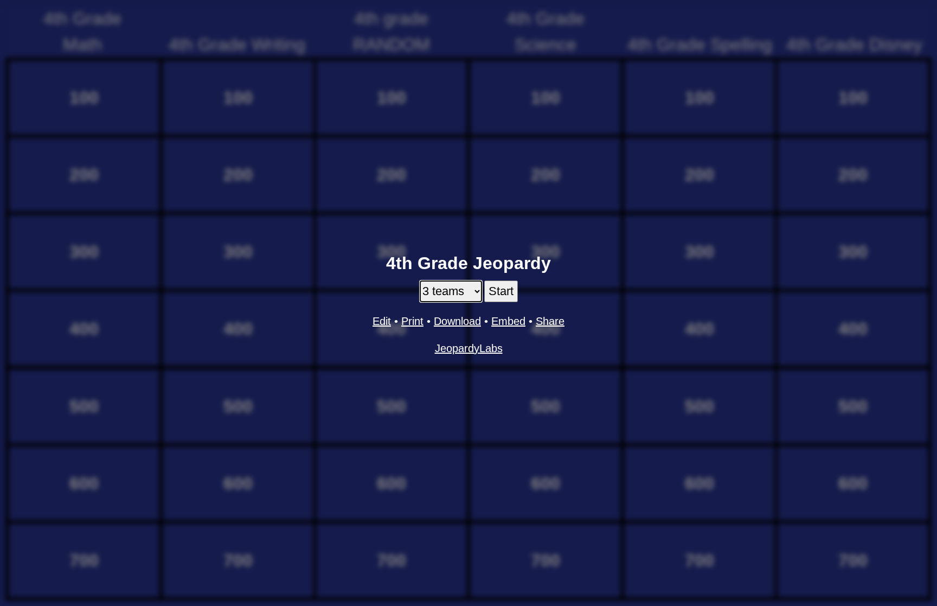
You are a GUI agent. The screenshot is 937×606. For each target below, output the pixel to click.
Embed (508, 321)
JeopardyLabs (469, 348)
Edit (382, 321)
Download (457, 321)
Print (412, 321)
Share (550, 321)
